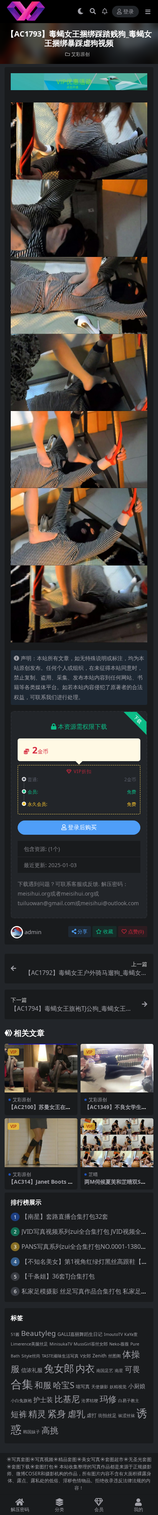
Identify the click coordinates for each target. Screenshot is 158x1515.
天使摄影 (99, 1386)
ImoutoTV (113, 1334)
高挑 (49, 1430)
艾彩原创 (80, 54)
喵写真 (83, 1386)
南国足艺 (104, 1370)
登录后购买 (82, 827)
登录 (128, 12)
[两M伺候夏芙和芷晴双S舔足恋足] (117, 1142)
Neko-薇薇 (119, 1344)
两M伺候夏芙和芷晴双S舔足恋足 (115, 1185)
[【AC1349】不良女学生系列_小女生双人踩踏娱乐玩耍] (117, 1068)
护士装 (43, 1399)
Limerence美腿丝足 (29, 1344)
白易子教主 (128, 1400)
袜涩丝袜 (126, 1415)
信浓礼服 (32, 1370)
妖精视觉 (118, 1386)
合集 (22, 1384)
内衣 (85, 1368)
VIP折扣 (83, 771)
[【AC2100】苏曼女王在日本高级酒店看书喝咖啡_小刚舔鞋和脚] (41, 1068)
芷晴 (93, 1174)
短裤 (19, 1413)
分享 (82, 932)
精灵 (37, 1414)
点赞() (136, 932)
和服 (43, 1385)
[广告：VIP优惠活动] (79, 84)
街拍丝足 (107, 1415)
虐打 (92, 1415)
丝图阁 (114, 1356)
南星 (119, 1370)
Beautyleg (38, 1333)
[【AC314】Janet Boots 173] (41, 1142)
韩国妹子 (31, 1431)
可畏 (132, 1369)
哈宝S (63, 1385)
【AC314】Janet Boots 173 (39, 1185)
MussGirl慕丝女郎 (91, 1344)
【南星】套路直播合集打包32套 (64, 1216)
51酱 (15, 1334)
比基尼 (67, 1398)
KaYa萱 (131, 1334)
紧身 (57, 1413)
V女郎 (85, 1356)
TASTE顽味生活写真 (60, 1356)
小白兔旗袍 (21, 1400)
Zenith (99, 1355)
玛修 (108, 1398)
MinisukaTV (60, 1344)
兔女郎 (59, 1368)
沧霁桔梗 (89, 1400)
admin (33, 932)
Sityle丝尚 (30, 1356)
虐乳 (76, 1414)
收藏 (108, 932)
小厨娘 (136, 1386)
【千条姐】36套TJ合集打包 (58, 1276)
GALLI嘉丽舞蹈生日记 (80, 1334)
